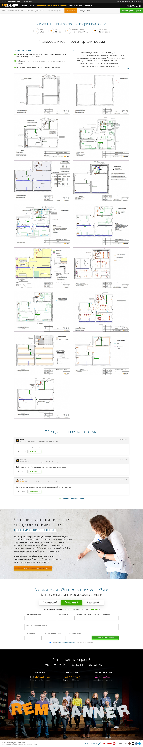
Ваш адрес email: (75, 634)
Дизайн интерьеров (55, 11)
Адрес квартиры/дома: (34, 614)
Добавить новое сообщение (73, 499)
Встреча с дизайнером (35, 11)
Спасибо (36, 451)
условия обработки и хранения (68, 642)
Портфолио (71, 11)
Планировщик (28, 6)
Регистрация (27, 1)
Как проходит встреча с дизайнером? (33, 568)
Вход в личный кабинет (12, 1)
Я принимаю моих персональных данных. (72, 642)
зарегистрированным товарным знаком (25, 744)
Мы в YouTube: (107, 743)
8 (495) (132, 5)
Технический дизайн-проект (12, 11)
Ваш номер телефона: (53, 634)
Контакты (89, 6)
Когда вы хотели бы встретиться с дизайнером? (93, 614)
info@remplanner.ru (42, 677)
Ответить (23, 451)
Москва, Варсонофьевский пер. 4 (130, 1)
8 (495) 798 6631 (71, 677)
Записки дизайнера (91, 743)
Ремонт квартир (75, 6)
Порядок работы (85, 11)
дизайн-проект (52, 5)
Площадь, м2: (64, 614)
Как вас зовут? (31, 634)
